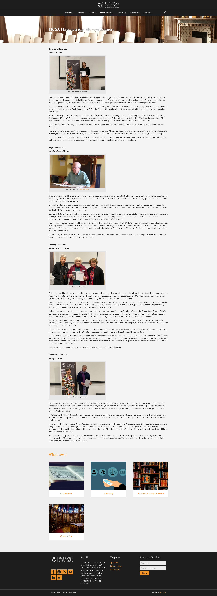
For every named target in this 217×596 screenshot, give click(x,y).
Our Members (105, 13)
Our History (66, 493)
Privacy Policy (116, 566)
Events (91, 13)
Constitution (66, 536)
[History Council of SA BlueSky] (70, 571)
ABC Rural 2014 (84, 189)
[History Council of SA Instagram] (59, 571)
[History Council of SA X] (64, 571)
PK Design (163, 593)
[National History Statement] (150, 476)
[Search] (164, 13)
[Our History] (66, 476)
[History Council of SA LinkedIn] (53, 577)
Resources (134, 13)
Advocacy (108, 493)
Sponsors (114, 562)
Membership (121, 13)
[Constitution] (66, 518)
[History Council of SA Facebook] (53, 571)
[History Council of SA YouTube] (59, 577)
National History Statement (151, 493)
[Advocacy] (108, 476)
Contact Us (148, 13)
